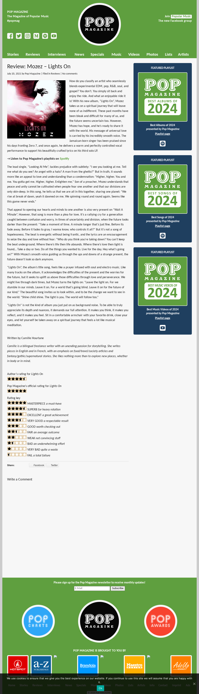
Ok (100, 688)
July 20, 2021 (14, 73)
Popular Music (181, 16)
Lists (168, 55)
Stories (13, 55)
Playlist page (162, 134)
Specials (97, 55)
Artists (183, 55)
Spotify (64, 158)
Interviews (57, 55)
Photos (152, 55)
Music (116, 55)
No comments (69, 73)
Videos (134, 55)
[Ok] (194, 684)
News (79, 55)
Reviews (33, 55)
